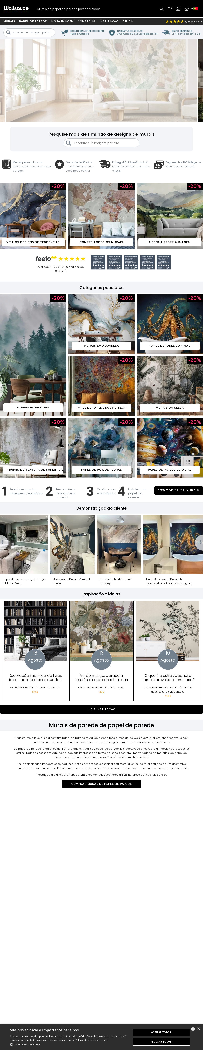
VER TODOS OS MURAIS (178, 490)
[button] (69, 1044)
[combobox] (193, 1029)
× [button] (198, 1028)
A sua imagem (62, 21)
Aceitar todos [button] (161, 1032)
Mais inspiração (101, 709)
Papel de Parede (33, 21)
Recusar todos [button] (161, 1041)
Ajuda (128, 21)
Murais (9, 21)
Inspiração (109, 21)
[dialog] (101, 1037)
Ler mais (103, 1040)
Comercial (87, 21)
